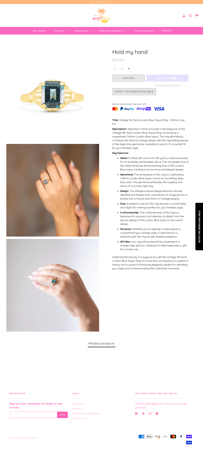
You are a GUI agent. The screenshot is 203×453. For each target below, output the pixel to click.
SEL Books (39, 30)
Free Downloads (143, 30)
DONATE (167, 30)
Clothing (59, 30)
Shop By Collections (111, 30)
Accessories (82, 30)
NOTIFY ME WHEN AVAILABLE (134, 91)
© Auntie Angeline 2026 (23, 438)
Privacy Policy (81, 419)
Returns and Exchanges (86, 413)
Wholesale (78, 404)
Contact (77, 409)
